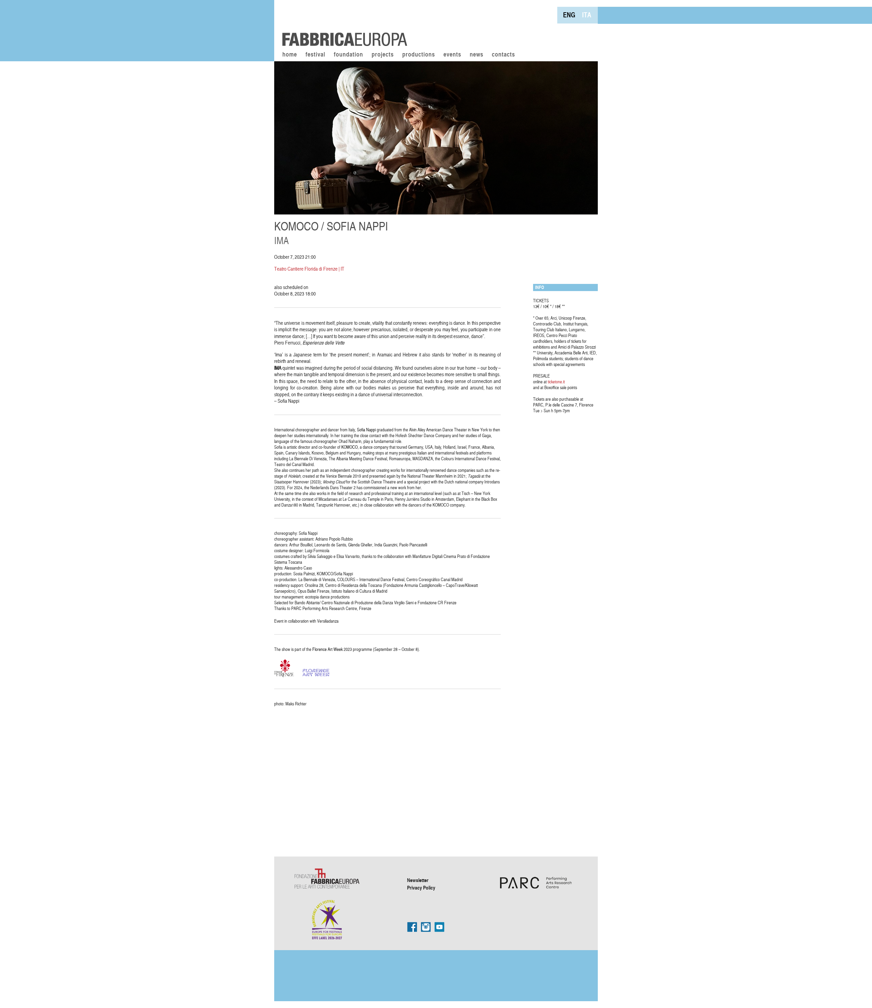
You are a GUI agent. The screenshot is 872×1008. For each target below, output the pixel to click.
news (476, 55)
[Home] (342, 24)
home (289, 55)
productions (418, 55)
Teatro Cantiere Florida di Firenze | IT (309, 268)
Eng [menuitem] (569, 15)
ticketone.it (556, 382)
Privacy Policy (421, 887)
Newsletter (418, 880)
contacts (503, 55)
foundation (348, 55)
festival (315, 55)
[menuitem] (569, 14)
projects (383, 55)
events (452, 55)
